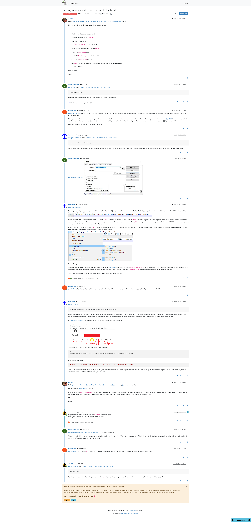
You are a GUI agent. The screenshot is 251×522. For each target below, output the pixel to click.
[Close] (186, 486)
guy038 (70, 18)
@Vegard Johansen (83, 110)
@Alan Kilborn (82, 448)
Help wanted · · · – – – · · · (70, 13)
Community (75, 3)
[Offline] (65, 20)
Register (67, 500)
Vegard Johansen (73, 84)
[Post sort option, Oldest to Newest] (175, 13)
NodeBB (124, 513)
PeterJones (71, 135)
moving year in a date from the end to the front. (95, 87)
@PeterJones (85, 158)
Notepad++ (132, 510)
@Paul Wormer (81, 301)
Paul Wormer (72, 110)
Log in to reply (183, 13)
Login (73, 500)
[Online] (65, 413)
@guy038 (84, 84)
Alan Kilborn (71, 412)
